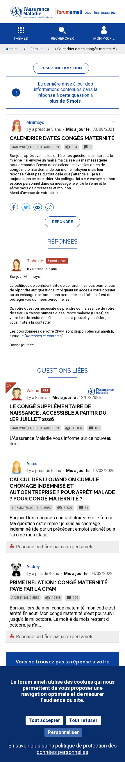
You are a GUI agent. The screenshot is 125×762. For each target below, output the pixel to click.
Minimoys (35, 122)
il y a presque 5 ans (42, 269)
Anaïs (31, 463)
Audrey (33, 566)
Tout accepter (44, 720)
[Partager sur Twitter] (26, 208)
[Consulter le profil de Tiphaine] (17, 270)
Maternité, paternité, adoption (35, 147)
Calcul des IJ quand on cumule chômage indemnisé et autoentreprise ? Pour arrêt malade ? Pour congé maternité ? (62, 489)
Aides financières (25, 597)
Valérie (32, 390)
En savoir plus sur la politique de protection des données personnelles (62, 749)
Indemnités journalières (31, 507)
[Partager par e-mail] (37, 208)
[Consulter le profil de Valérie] (17, 399)
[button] (62, 22)
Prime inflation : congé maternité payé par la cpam (59, 585)
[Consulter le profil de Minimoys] (17, 130)
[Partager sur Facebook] (14, 208)
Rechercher (62, 38)
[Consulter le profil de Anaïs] (17, 472)
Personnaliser (63, 732)
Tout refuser (83, 720)
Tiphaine (35, 261)
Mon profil (104, 38)
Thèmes (21, 38)
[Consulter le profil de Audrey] (17, 575)
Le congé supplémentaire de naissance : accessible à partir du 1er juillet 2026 (58, 412)
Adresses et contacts (44, 336)
